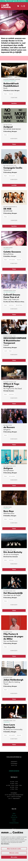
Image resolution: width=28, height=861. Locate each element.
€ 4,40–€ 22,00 (13, 179)
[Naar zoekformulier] (22, 6)
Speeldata (14, 103)
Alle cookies (14, 857)
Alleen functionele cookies (14, 848)
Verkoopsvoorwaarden (14, 822)
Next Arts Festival (19, 305)
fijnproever (19, 259)
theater (5, 175)
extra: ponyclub (12, 175)
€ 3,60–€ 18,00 (13, 263)
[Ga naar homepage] (6, 6)
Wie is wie (14, 815)
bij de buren (11, 305)
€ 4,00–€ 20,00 (13, 138)
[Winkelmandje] (18, 6)
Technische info (14, 817)
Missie (14, 813)
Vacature (14, 819)
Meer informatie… (5, 843)
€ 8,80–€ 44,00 (13, 563)
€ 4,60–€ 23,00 (13, 398)
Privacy (14, 821)
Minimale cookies (14, 852)
